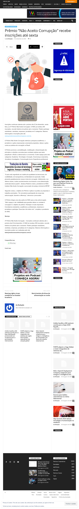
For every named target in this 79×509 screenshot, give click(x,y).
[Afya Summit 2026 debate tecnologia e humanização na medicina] (63, 411)
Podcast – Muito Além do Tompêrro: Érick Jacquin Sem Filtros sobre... (68, 253)
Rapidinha (24, 7)
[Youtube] (18, 462)
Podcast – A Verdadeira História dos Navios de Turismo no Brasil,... (67, 236)
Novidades (48, 4)
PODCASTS (17, 20)
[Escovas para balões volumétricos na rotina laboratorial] (63, 387)
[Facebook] (7, 462)
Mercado (55, 470)
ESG (54, 20)
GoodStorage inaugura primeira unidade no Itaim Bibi (44, 472)
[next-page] (49, 317)
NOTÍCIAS (56, 467)
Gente (16, 4)
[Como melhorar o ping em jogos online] (33, 481)
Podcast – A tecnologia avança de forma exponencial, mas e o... (68, 227)
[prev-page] (47, 317)
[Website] (15, 462)
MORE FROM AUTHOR (24, 316)
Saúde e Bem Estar (66, 4)
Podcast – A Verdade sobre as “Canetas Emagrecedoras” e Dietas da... (67, 201)
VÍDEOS (5, 4)
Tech (30, 20)
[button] (72, 21)
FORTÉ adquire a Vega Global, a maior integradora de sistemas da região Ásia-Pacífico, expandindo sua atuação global (26, 336)
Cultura (56, 4)
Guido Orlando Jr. (58, 187)
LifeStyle (10, 4)
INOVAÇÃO (38, 20)
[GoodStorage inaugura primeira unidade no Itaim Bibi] (33, 473)
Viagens (30, 4)
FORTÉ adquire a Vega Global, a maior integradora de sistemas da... (63, 349)
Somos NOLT (9, 20)
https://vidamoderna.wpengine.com (24, 307)
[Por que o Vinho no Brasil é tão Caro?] (57, 262)
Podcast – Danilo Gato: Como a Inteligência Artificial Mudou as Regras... (68, 210)
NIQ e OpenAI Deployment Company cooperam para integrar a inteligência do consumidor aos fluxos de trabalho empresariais (42, 336)
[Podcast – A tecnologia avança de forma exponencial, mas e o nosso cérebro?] (57, 227)
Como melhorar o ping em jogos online (44, 479)
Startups (24, 20)
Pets (42, 4)
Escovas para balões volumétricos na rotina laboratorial (61, 396)
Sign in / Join (6, 1)
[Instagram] (11, 462)
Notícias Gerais (57, 473)
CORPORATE (46, 20)
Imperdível (37, 4)
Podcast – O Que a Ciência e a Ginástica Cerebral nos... (68, 244)
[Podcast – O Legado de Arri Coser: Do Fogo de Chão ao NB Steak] (57, 270)
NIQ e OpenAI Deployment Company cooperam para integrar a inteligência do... (62, 372)
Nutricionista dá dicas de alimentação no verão (41, 294)
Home (6, 24)
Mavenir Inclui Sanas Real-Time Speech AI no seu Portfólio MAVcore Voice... (43, 464)
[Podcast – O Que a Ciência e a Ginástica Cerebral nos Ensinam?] (57, 244)
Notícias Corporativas (21, 24)
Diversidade (17, 7)
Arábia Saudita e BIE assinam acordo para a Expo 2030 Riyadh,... (63, 325)
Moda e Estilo (23, 4)
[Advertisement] (63, 93)
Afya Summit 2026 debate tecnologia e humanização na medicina (63, 420)
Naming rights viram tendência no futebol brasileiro (12, 295)
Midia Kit (59, 20)
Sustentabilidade (8, 7)
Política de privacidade (35, 7)
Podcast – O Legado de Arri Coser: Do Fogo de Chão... (68, 269)
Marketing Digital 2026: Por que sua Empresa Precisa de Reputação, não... (63, 183)
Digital (55, 479)
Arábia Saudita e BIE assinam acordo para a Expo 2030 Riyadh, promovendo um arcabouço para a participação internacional (12, 336)
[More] (42, 47)
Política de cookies (39, 506)
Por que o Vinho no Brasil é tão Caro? (67, 260)
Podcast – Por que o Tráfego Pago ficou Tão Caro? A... (67, 218)
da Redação (9, 38)
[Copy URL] (22, 47)
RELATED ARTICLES (11, 316)
